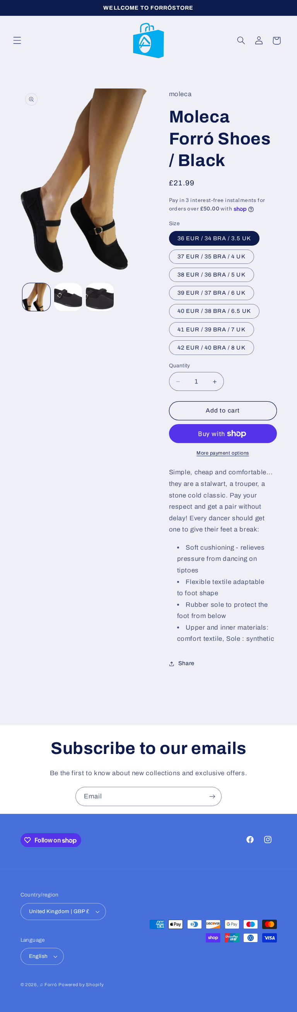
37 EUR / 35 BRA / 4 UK (212, 256)
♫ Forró (48, 984)
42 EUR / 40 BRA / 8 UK (212, 348)
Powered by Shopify (81, 984)
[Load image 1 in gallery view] (36, 297)
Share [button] (186, 663)
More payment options (222, 453)
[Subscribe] (212, 796)
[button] (17, 40)
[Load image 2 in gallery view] (68, 297)
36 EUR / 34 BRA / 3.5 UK (214, 238)
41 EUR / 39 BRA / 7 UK (212, 329)
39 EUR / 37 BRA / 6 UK (212, 293)
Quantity (179, 365)
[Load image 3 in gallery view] (100, 297)
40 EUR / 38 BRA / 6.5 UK (214, 311)
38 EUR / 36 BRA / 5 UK (212, 275)
